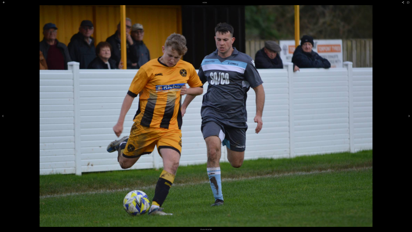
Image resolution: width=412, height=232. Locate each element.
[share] (403, 2)
